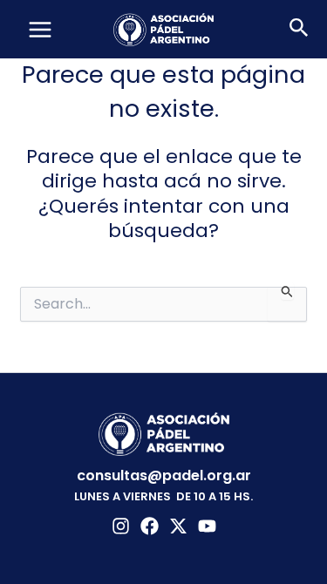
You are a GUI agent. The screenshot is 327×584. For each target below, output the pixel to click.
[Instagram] (121, 526)
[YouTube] (207, 526)
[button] (299, 29)
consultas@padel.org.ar (164, 475)
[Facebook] (149, 526)
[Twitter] (178, 526)
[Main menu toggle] (40, 29)
